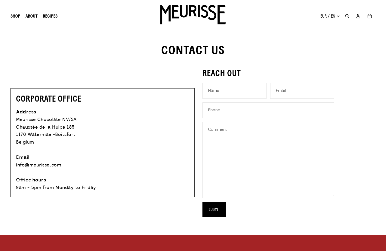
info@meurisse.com (38, 165)
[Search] (347, 16)
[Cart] (369, 16)
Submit (214, 209)
